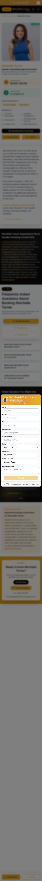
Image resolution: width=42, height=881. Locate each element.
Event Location (7, 436)
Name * (4, 407)
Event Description (8, 466)
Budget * (5, 444)
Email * (4, 414)
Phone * (5, 422)
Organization (6, 429)
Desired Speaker (7, 458)
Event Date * (6, 451)
